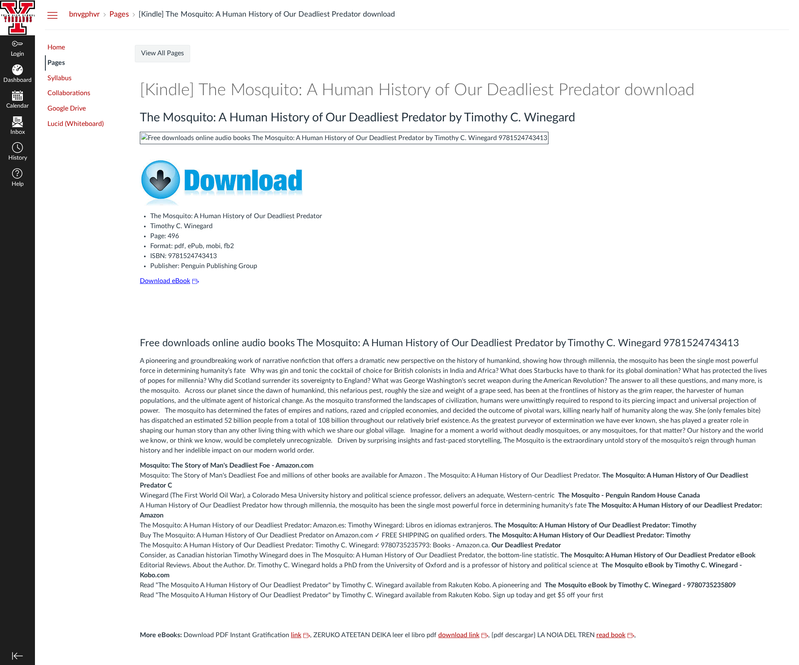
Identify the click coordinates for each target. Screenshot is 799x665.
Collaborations (68, 93)
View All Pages (162, 53)
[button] (17, 152)
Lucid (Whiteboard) (75, 124)
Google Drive (66, 108)
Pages (56, 62)
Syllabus (59, 78)
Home (56, 47)
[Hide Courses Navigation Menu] (52, 15)
